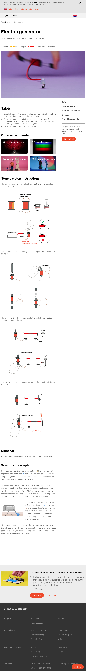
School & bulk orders (39, 630)
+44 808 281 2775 (42, 663)
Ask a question (37, 623)
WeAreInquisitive (65, 630)
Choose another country (30, 9)
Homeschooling (37, 635)
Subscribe (69, 139)
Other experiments (70, 106)
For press (61, 652)
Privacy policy (64, 647)
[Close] (80, 2)
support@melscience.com (69, 663)
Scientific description (71, 119)
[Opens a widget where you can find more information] (77, 667)
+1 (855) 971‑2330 (43, 668)
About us (34, 647)
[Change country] (75, 15)
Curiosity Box (36, 639)
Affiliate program (65, 635)
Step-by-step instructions (73, 110)
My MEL (61, 618)
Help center (36, 618)
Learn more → (53, 595)
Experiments (5, 22)
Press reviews (36, 652)
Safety (64, 102)
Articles (61, 639)
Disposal (65, 115)
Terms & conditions (39, 656)
